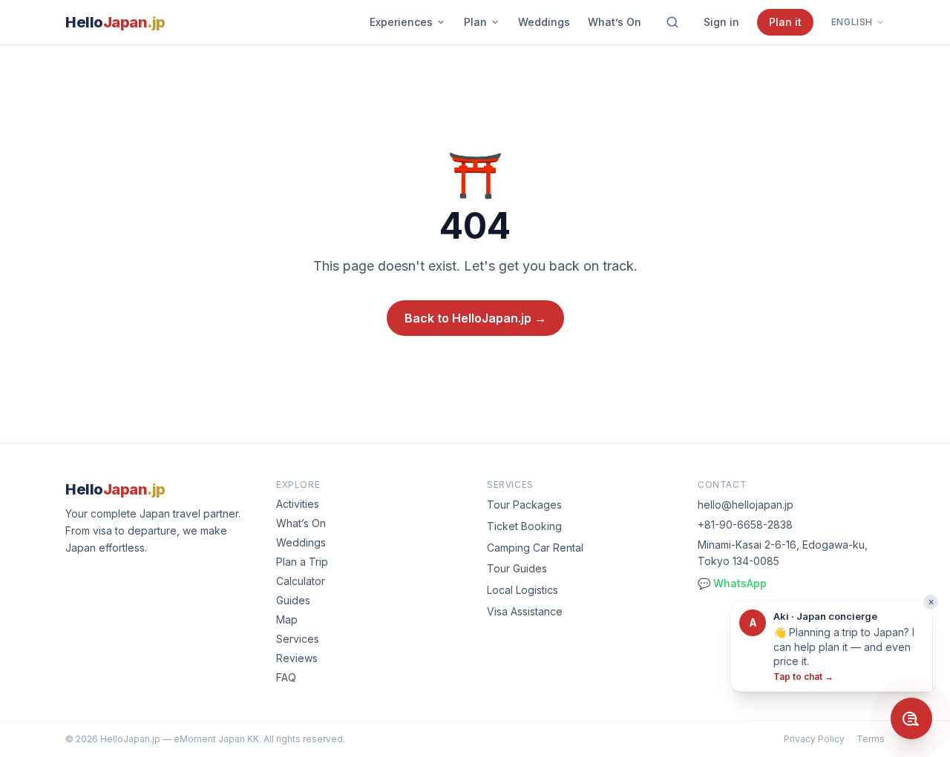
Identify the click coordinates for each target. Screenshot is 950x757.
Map (287, 619)
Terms (870, 738)
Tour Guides (517, 568)
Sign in (721, 22)
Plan (475, 22)
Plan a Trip (302, 561)
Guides (293, 600)
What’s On (614, 22)
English (852, 21)
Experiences (401, 22)
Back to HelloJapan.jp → (475, 318)
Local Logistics (522, 590)
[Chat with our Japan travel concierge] (911, 718)
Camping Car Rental (535, 547)
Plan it (785, 22)
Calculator (300, 581)
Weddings (544, 22)
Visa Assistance (525, 611)
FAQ (286, 677)
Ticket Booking (524, 526)
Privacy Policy (814, 738)
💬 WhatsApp (732, 583)
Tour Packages (524, 504)
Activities (297, 503)
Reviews (297, 658)
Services (297, 638)
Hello (115, 22)
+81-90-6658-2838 (745, 524)
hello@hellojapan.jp (745, 504)
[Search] (672, 22)
